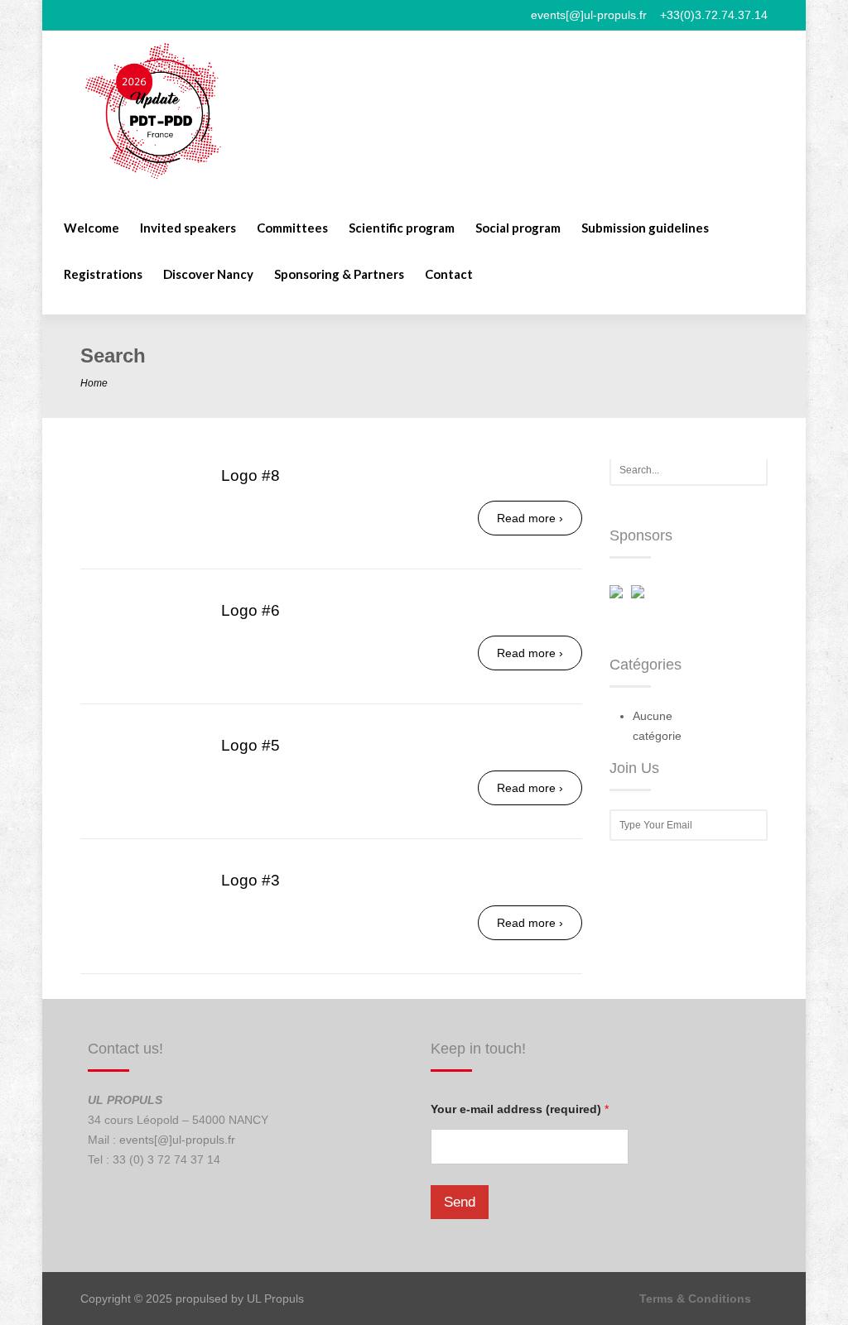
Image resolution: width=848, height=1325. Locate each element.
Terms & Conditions (695, 1298)
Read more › (530, 518)
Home (94, 383)
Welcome (91, 228)
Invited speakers (188, 228)
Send (459, 1202)
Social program (518, 228)
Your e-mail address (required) (520, 1109)
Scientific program (402, 228)
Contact (449, 274)
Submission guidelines (645, 228)
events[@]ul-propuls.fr (177, 1139)
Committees (292, 228)
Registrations (103, 274)
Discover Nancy (208, 274)
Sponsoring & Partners (339, 274)
